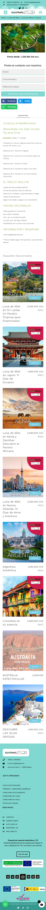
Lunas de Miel (13, 18)
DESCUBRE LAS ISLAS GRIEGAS (10, 733)
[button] (5, 12)
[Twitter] (18, 908)
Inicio (3, 18)
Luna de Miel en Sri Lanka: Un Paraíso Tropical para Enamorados (11, 313)
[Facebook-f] (23, 908)
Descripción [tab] (23, 115)
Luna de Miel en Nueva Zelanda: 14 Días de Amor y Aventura (12, 509)
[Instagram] (28, 908)
